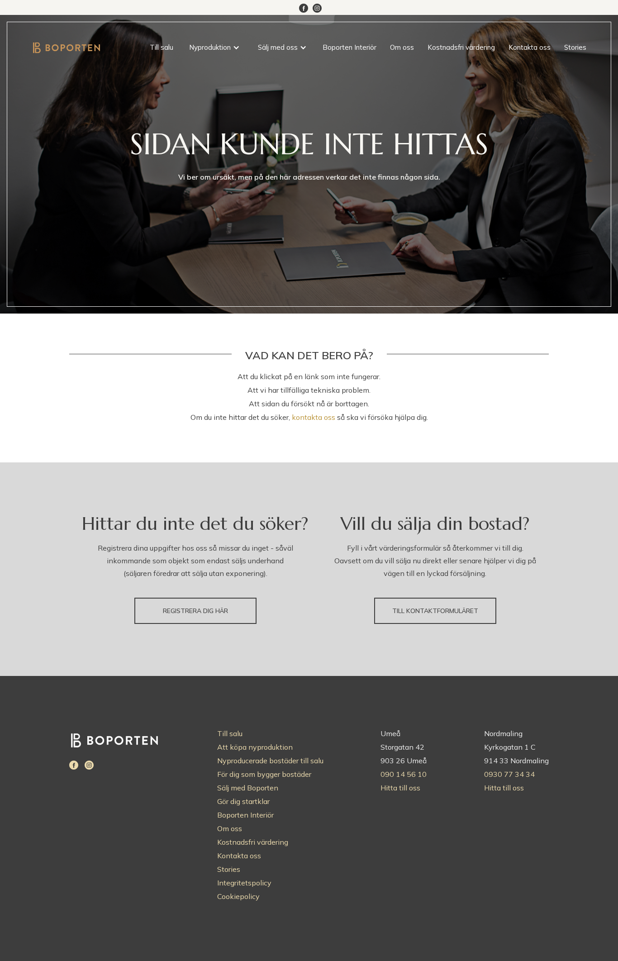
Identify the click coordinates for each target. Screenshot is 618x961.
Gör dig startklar (243, 801)
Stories (575, 47)
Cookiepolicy (238, 896)
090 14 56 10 (403, 774)
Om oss (402, 47)
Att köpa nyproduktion (255, 747)
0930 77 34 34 (509, 774)
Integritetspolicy (244, 883)
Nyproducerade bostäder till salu (270, 760)
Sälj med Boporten (247, 788)
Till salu (161, 47)
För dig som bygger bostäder (264, 774)
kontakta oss (313, 417)
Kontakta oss (530, 47)
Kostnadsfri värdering (461, 47)
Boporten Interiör (349, 47)
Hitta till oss (400, 788)
